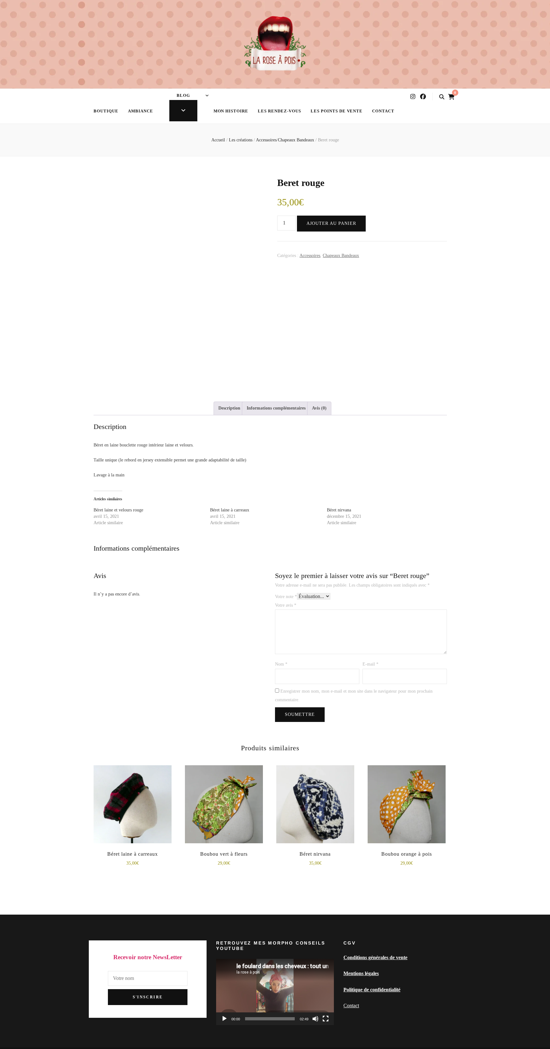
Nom (281, 664)
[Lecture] (224, 1019)
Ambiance (140, 111)
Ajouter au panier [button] (132, 807)
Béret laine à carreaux (229, 510)
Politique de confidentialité (371, 989)
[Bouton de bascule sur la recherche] (441, 97)
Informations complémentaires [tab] (276, 408)
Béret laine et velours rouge (118, 510)
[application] (275, 992)
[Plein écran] (325, 1019)
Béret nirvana (339, 510)
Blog (183, 95)
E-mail (370, 664)
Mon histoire (231, 111)
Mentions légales (361, 973)
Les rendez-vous (279, 111)
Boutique (106, 111)
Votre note (286, 596)
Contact (383, 111)
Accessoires (310, 255)
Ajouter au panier (331, 223)
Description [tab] (229, 408)
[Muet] (315, 1019)
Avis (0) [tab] (319, 408)
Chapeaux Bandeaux (341, 255)
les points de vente (337, 111)
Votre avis (285, 605)
